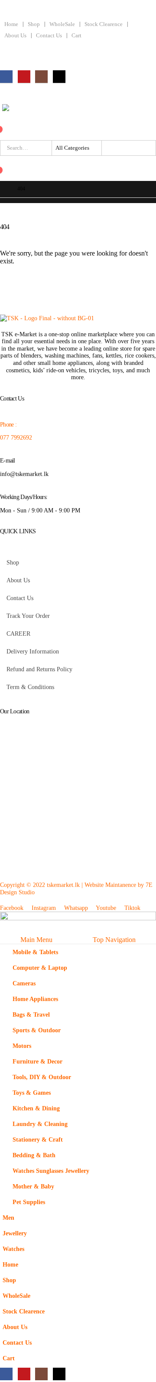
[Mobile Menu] (5, 95)
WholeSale (62, 24)
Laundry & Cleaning (40, 1123)
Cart (76, 36)
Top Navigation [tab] (114, 939)
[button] (5, 930)
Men (8, 1217)
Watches (13, 1248)
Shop (34, 24)
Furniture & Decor (37, 1061)
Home (11, 24)
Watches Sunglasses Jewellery (51, 1170)
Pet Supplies (29, 1201)
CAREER (18, 633)
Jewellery (15, 1233)
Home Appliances (35, 998)
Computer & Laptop (40, 967)
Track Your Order (28, 615)
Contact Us (49, 36)
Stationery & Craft (38, 1139)
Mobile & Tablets (35, 952)
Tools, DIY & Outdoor (42, 1076)
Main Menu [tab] (36, 939)
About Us (15, 36)
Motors (22, 1045)
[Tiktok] (59, 76)
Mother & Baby (33, 1186)
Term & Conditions (30, 686)
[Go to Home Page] (2, 189)
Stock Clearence (103, 24)
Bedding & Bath (34, 1155)
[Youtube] (24, 76)
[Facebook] (6, 76)
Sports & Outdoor (37, 1030)
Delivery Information (32, 651)
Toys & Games (32, 1092)
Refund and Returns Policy (39, 669)
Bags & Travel (31, 1014)
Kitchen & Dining (36, 1108)
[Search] (109, 148)
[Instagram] (41, 76)
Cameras (24, 983)
